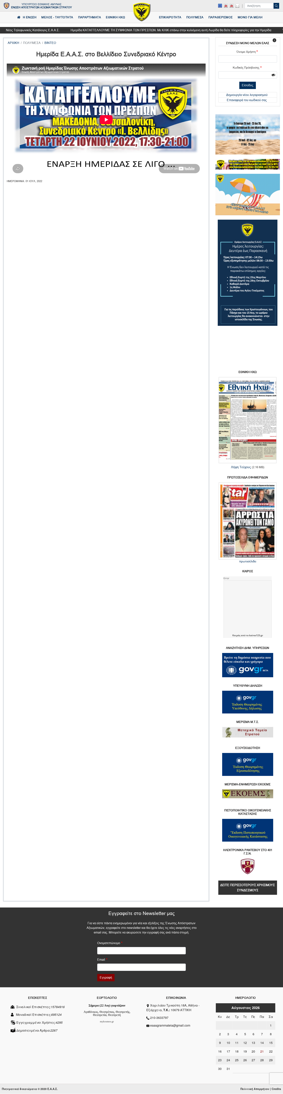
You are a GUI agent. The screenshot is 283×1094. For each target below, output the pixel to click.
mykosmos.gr (107, 1021)
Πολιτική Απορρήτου (254, 1089)
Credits (276, 1089)
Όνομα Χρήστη (246, 51)
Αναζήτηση (276, 6)
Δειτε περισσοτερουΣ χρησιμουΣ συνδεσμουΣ (247, 887)
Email (101, 959)
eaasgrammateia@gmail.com (170, 1025)
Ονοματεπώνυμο (108, 943)
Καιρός (236, 635)
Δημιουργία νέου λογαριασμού (247, 95)
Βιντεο (50, 43)
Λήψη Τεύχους (241, 467)
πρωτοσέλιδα (247, 561)
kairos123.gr (256, 635)
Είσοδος (247, 85)
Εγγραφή (106, 977)
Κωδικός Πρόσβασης (246, 67)
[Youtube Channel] (231, 5)
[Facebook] (220, 5)
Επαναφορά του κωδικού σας (247, 100)
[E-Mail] (237, 5)
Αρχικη (13, 43)
